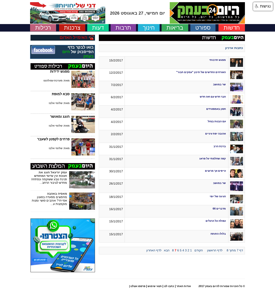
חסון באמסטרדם (216, 108)
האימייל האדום (73, 37)
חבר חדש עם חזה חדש (213, 96)
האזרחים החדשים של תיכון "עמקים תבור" (201, 72)
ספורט (203, 27)
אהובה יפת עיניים (215, 133)
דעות (98, 27)
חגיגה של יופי (218, 196)
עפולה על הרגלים (216, 220)
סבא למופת (61, 94)
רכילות (43, 27)
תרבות (123, 27)
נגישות (265, 6)
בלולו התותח (218, 233)
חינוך (149, 27)
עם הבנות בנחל (217, 121)
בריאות (175, 27)
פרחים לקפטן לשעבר (53, 139)
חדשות (232, 27)
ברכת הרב (220, 146)
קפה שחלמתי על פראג (212, 158)
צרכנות (72, 27)
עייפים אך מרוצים (215, 170)
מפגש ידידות (60, 71)
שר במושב (219, 84)
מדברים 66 (219, 208)
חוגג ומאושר (60, 116)
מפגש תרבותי (217, 59)
